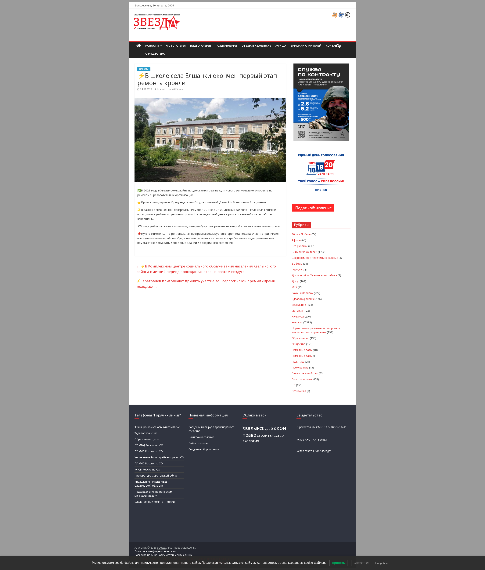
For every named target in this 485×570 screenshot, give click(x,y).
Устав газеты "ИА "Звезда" (313, 451)
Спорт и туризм (302, 379)
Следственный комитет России (155, 501)
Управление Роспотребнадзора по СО (159, 457)
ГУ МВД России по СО (149, 445)
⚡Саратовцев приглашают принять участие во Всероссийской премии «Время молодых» (205, 284)
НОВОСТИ (152, 45)
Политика (298, 361)
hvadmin (161, 89)
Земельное (299, 305)
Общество (298, 344)
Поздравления (226, 45)
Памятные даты (302, 350)
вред (267, 429)
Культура (298, 316)
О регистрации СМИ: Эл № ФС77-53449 (321, 427)
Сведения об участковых (205, 449)
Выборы (297, 263)
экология (250, 440)
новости (144, 69)
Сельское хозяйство (305, 373)
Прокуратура (300, 367)
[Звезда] (139, 46)
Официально (155, 53)
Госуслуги (298, 269)
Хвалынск (253, 428)
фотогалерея (176, 45)
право (249, 435)
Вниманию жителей (306, 45)
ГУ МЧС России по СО (149, 451)
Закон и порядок (302, 293)
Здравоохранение (303, 299)
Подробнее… (383, 563)
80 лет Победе (301, 234)
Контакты (333, 45)
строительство (270, 435)
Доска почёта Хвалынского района (314, 275)
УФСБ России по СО (147, 469)
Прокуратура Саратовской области (157, 475)
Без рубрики (299, 246)
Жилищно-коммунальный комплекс (157, 427)
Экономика (299, 391)
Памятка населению (201, 437)
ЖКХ (294, 287)
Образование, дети (147, 439)
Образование (300, 338)
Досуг (295, 281)
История (297, 310)
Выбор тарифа (198, 443)
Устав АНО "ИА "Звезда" (312, 439)
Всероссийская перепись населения (315, 258)
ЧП (293, 385)
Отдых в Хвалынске (256, 45)
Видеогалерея (200, 45)
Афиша (280, 45)
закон (278, 428)
